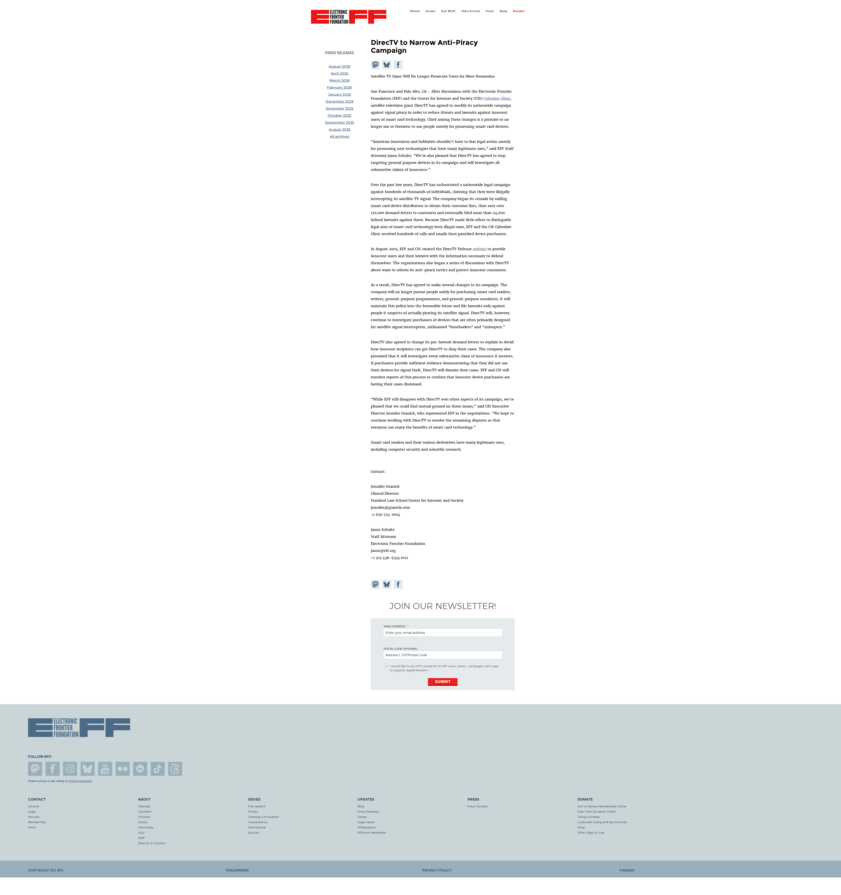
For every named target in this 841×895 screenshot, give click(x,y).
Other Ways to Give (591, 832)
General (33, 806)
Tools (490, 11)
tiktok (158, 769)
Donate (519, 11)
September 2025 (339, 123)
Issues (431, 11)
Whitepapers (367, 827)
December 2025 (339, 101)
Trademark (237, 870)
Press (32, 827)
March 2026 (339, 80)
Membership (37, 822)
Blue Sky (88, 769)
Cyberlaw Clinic (497, 98)
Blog (361, 806)
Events (362, 816)
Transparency (257, 822)
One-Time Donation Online (597, 811)
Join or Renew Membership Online (602, 806)
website (479, 249)
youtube (105, 769)
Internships (146, 827)
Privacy (253, 811)
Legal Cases (366, 822)
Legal (31, 811)
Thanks (626, 870)
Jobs (141, 832)
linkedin (140, 769)
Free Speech (257, 806)
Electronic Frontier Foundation (348, 19)
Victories (144, 816)
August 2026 (339, 66)
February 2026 (339, 87)
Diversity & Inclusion (152, 843)
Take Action (470, 11)
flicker (123, 769)
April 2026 (339, 73)
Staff (141, 837)
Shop (503, 11)
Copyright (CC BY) (45, 870)
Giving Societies (589, 816)
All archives (339, 137)
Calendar (144, 806)
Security (33, 816)
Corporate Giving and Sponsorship (602, 822)
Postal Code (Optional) (400, 648)
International (257, 827)
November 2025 (339, 108)
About (415, 11)
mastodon (35, 769)
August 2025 (339, 130)
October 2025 (339, 115)
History (143, 822)
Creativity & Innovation (263, 816)
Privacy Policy (437, 870)
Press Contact (478, 806)
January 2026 (339, 94)
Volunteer (145, 811)
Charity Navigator (80, 781)
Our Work (448, 11)
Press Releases (339, 53)
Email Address (395, 626)
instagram (70, 769)
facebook (53, 769)
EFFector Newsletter (372, 832)
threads (175, 769)
